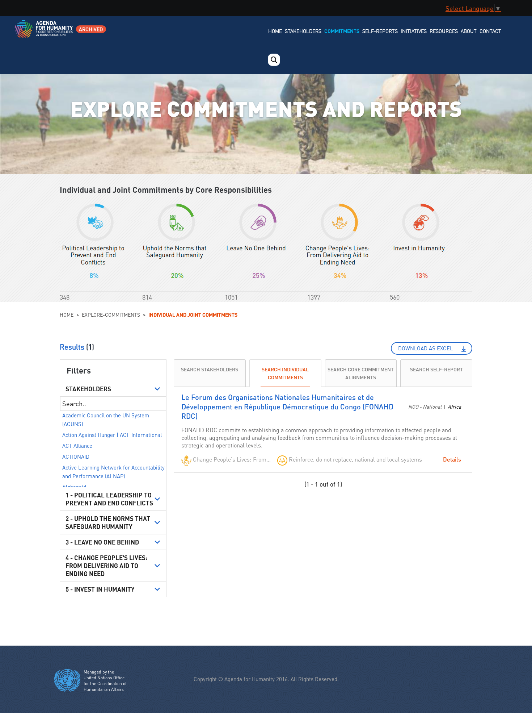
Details (452, 459)
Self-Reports (380, 31)
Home (275, 31)
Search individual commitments (285, 373)
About (469, 31)
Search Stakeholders (210, 369)
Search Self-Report (436, 369)
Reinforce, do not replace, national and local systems (355, 459)
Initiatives (414, 31)
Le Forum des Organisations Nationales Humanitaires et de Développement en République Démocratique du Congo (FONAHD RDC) (287, 406)
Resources (444, 31)
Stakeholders (303, 31)
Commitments (341, 31)
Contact (490, 31)
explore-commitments (111, 314)
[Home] (44, 33)
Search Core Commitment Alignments (360, 373)
